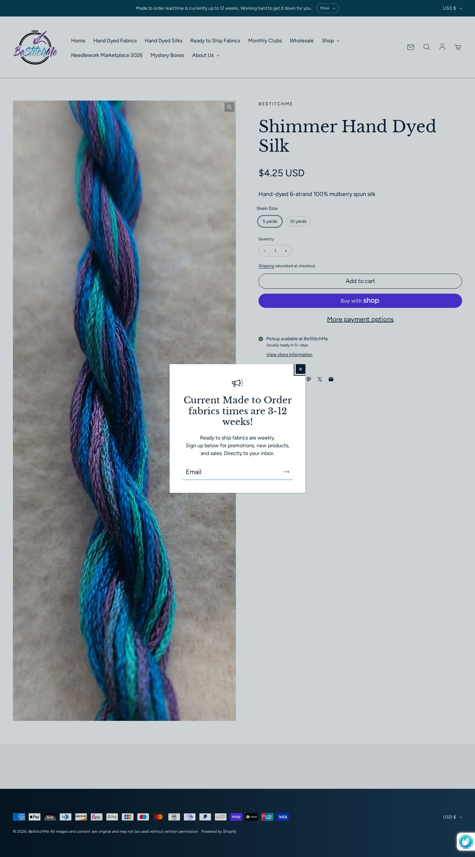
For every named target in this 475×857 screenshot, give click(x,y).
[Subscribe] (286, 472)
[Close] (300, 369)
